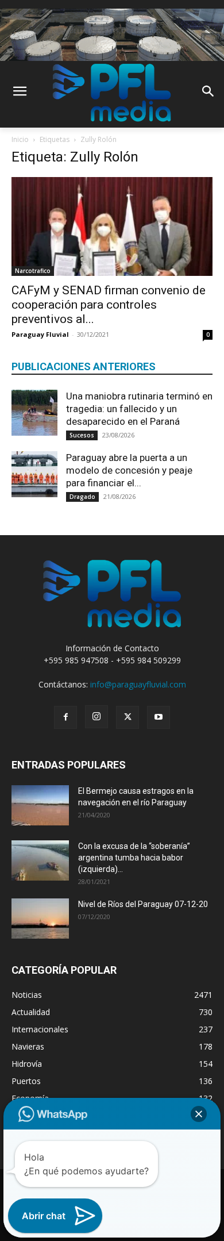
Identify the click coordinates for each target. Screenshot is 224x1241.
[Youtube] (158, 717)
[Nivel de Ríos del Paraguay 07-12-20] (40, 918)
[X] (127, 717)
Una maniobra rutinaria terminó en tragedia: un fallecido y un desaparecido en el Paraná (139, 408)
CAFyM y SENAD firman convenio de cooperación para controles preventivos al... (108, 304)
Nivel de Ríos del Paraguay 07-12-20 (143, 904)
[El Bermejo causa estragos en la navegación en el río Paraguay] (40, 805)
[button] (199, 1114)
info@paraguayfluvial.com (138, 684)
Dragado (82, 497)
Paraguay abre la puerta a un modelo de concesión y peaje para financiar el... (129, 470)
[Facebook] (65, 717)
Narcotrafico (33, 271)
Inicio (20, 139)
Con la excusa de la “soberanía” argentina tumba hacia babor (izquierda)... (134, 858)
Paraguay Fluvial (40, 334)
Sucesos (81, 435)
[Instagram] (96, 716)
